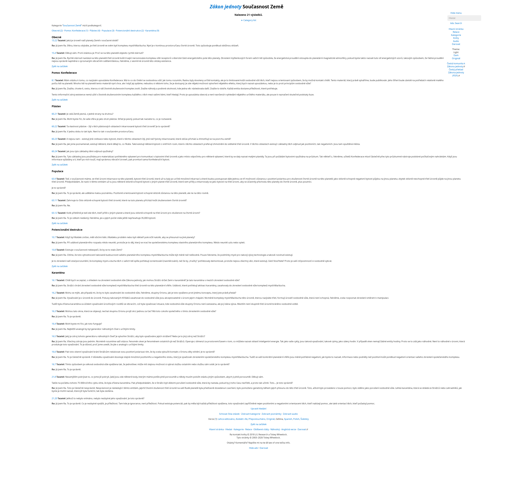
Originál (456, 58)
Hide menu (456, 12)
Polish (296, 418)
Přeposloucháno (257, 418)
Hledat (228, 429)
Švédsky (305, 418)
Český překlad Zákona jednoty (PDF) (456, 72)
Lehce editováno (226, 418)
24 (56, 151)
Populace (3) (108, 30)
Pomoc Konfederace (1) (76, 30)
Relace (456, 31)
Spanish (288, 418)
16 (53, 280)
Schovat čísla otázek (229, 413)
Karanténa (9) (152, 30)
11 (56, 200)
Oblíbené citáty (261, 429)
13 (53, 40)
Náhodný (275, 429)
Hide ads (253, 447)
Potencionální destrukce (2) (130, 30)
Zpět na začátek (60, 66)
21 (56, 113)
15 (53, 52)
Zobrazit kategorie (250, 413)
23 (56, 138)
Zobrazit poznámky (271, 413)
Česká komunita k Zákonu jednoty (456, 65)
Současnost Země (72, 25)
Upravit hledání (258, 408)
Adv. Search (456, 23)
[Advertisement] (258, 470)
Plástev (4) (95, 30)
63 (53, 178)
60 (53, 113)
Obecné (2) (57, 30)
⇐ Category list (248, 20)
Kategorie (456, 35)
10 (53, 237)
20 (56, 398)
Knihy (456, 38)
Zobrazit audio (290, 413)
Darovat (456, 44)
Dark (456, 55)
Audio (456, 41)
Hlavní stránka (456, 28)
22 (56, 40)
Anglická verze (288, 429)
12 (56, 212)
